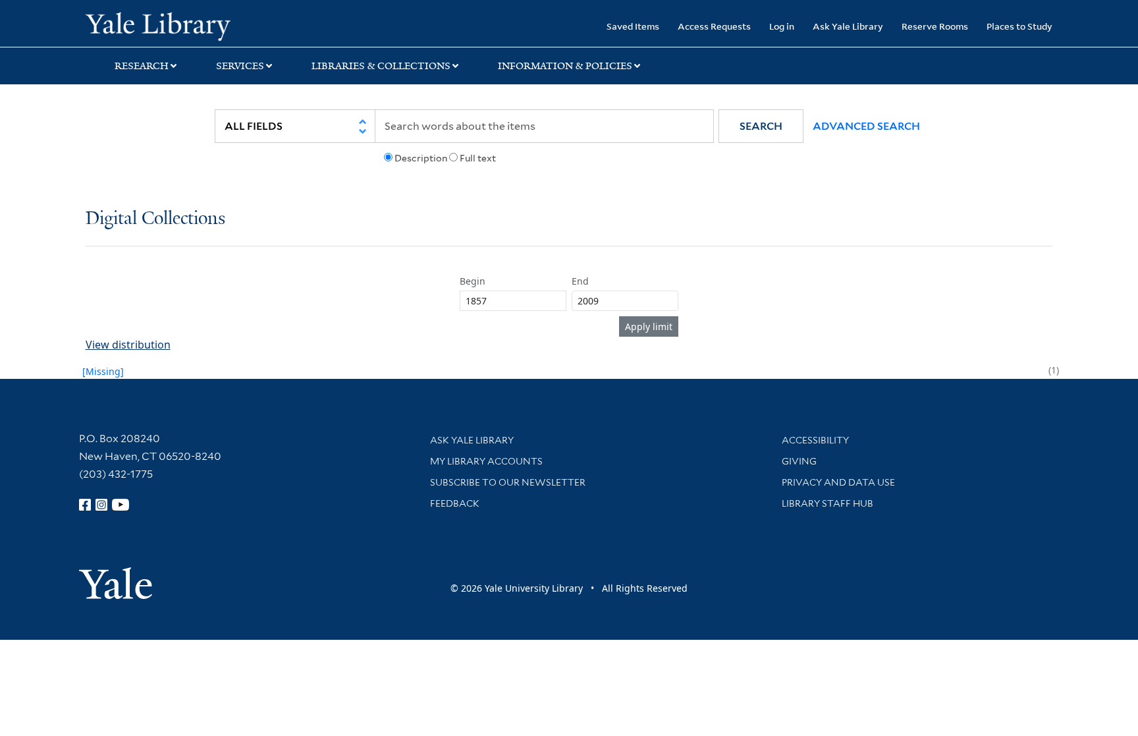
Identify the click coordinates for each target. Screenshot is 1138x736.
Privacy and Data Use (838, 482)
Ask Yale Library (848, 26)
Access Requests (714, 26)
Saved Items (633, 26)
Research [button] (142, 65)
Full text (478, 158)
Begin (472, 281)
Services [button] (240, 65)
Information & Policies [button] (565, 65)
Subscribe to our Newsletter (507, 482)
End (580, 281)
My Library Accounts (486, 461)
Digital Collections (155, 219)
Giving (799, 461)
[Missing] (103, 371)
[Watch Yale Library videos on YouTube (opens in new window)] (120, 505)
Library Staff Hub (827, 503)
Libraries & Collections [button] (381, 65)
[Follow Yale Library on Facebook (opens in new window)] (85, 505)
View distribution (128, 344)
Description (420, 158)
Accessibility (815, 440)
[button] (760, 126)
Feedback (454, 503)
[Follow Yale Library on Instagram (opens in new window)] (101, 505)
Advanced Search (866, 126)
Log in (781, 26)
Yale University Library (158, 25)
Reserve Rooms (935, 26)
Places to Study (1019, 26)
